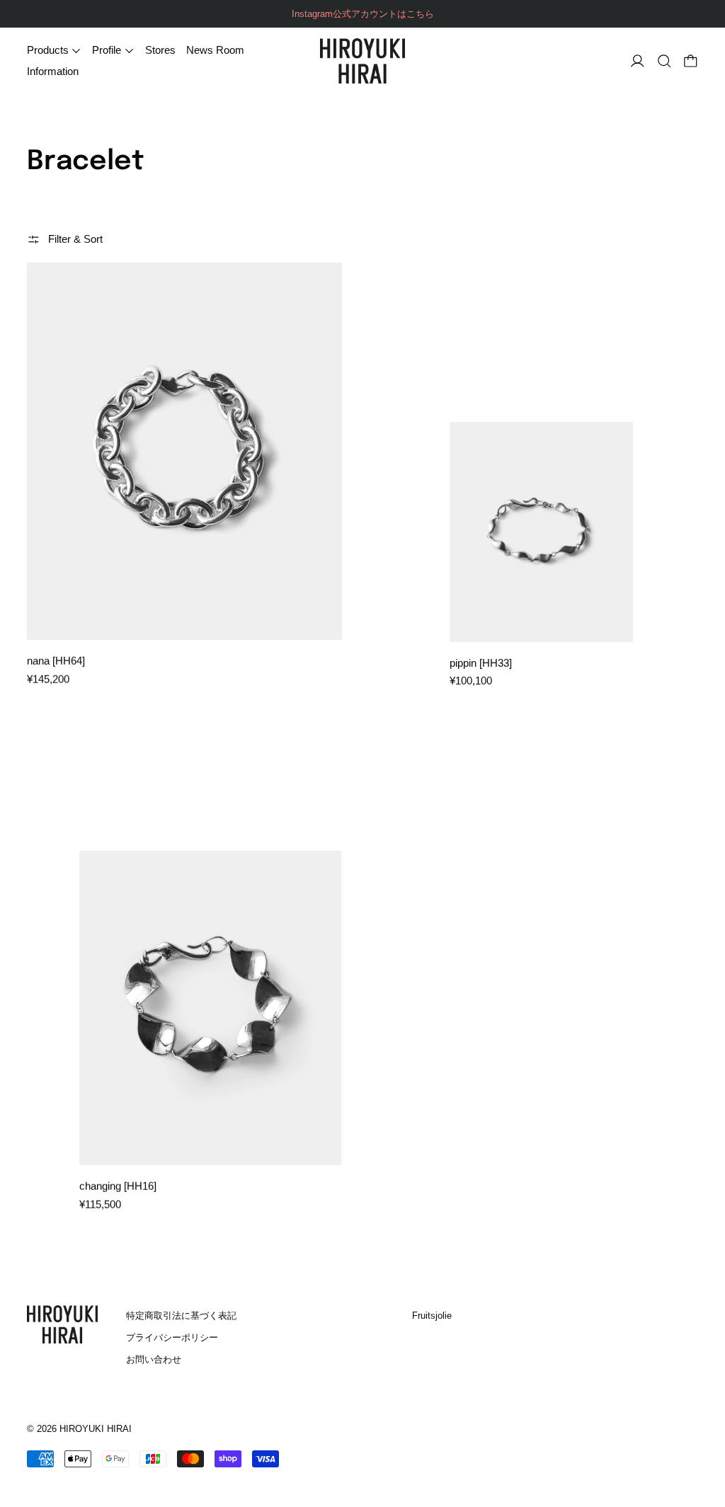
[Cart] (691, 61)
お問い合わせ (153, 1359)
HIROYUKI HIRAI (95, 1429)
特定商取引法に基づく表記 (181, 1315)
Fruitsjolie (432, 1315)
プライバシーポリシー (172, 1337)
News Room (215, 50)
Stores (160, 50)
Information (53, 71)
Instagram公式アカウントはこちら (363, 13)
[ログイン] (637, 61)
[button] (664, 61)
